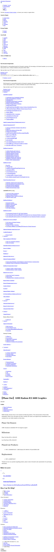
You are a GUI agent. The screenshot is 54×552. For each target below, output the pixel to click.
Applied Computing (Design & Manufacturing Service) (14, 122)
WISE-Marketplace (7, 388)
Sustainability (6, 379)
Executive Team (9, 354)
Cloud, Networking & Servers (9, 179)
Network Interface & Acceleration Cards (15, 183)
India (4, 40)
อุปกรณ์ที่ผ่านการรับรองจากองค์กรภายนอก (17, 143)
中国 (4, 39)
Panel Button (3, 73)
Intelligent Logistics (7, 210)
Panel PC (8, 129)
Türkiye (5, 51)
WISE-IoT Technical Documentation (14, 341)
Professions (8, 371)
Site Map (5, 543)
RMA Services (9, 326)
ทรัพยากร (8, 336)
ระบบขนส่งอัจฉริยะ (11, 173)
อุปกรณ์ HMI (9, 140)
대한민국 (5, 44)
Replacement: (6, 411)
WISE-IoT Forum (10, 340)
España (5, 32)
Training (8, 373)
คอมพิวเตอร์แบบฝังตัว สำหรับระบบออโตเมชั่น (17, 133)
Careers (5, 368)
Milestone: (5, 408)
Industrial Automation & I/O (9, 124)
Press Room (9, 356)
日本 (4, 43)
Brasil (4, 19)
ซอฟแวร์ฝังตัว (9, 112)
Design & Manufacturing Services (10, 283)
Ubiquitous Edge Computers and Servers (15, 277)
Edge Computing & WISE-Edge (9, 238)
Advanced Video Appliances (12, 193)
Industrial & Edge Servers (8, 256)
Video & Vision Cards (11, 197)
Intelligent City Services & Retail (9, 219)
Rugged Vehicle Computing (8, 280)
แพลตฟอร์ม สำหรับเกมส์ (12, 115)
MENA (5, 58)
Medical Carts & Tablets (11, 204)
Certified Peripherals (7, 232)
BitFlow (8, 299)
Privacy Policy (6, 544)
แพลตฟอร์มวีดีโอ (10, 170)
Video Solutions (6, 296)
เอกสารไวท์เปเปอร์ (8, 512)
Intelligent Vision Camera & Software (14, 196)
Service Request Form (11, 327)
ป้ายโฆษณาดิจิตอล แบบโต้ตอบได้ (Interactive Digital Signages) (21, 226)
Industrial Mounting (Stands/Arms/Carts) (11, 229)
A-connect (5, 522)
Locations (8, 375)
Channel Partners (7, 314)
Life (7, 372)
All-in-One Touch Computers (12, 275)
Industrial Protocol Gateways (12, 156)
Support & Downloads (7, 323)
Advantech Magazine (11, 355)
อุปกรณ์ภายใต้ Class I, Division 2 (14, 145)
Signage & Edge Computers (12, 224)
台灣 (4, 48)
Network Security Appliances (12, 185)
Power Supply (9, 234)
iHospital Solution (10, 202)
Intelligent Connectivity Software (13, 158)
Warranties (8, 330)
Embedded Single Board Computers (14, 101)
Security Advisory (7, 344)
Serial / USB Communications (13, 159)
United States (6, 18)
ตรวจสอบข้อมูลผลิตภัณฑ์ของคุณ (14, 329)
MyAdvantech (6, 6)
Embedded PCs (9, 100)
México (5, 20)
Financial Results (10, 362)
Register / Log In (7, 77)
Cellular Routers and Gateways (13, 151)
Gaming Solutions (6, 285)
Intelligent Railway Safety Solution (14, 269)
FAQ (4, 520)
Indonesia (5, 41)
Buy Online (7, 491)
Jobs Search (6, 504)
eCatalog (5, 519)
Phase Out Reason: (7, 407)
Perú (4, 25)
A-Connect (5, 389)
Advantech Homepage (6, 1)
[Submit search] (36, 75)
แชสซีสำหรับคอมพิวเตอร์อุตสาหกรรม (15, 168)
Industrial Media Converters (12, 154)
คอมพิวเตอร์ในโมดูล (11, 105)
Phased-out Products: (8, 409)
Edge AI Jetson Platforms (11, 194)
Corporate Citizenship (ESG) (9, 503)
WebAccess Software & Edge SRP (14, 130)
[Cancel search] (37, 75)
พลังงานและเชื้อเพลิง (11, 134)
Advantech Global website (10, 12)
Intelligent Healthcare (7, 200)
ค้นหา (4, 8)
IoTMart (5, 387)
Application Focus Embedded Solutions (15, 97)
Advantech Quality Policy (8, 308)
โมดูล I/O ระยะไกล (11, 136)
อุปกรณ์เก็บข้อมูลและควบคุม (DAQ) (15, 141)
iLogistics (5, 288)
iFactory (5, 251)
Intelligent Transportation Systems (10, 265)
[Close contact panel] (1, 470)
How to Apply (9, 376)
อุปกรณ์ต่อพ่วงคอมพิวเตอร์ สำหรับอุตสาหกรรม (17, 177)
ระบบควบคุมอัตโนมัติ (11, 138)
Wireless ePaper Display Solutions (13, 103)
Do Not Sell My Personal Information (11, 545)
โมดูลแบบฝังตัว (10, 119)
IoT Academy (9, 338)
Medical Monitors (10, 206)
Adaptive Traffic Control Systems (13, 268)
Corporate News (7, 500)
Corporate (5, 347)
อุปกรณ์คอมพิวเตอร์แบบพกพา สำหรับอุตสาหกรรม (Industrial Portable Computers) (25, 216)
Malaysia (5, 46)
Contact (5, 384)
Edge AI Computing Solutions (13, 241)
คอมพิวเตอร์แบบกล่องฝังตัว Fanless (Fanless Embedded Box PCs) (21, 107)
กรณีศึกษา (6, 511)
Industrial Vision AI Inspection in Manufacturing (17, 263)
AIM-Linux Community (11, 339)
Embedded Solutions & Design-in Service (11, 245)
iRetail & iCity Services (8, 272)
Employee (5, 381)
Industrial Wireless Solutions (12, 102)
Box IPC (8, 165)
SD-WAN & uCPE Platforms (12, 186)
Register (5, 5)
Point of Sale (9, 276)
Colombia (5, 24)
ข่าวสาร (5, 518)
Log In (9, 5)
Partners (5, 311)
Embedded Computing (7, 94)
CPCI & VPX (9, 166)
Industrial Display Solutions (8, 291)
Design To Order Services (8, 306)
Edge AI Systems (10, 242)
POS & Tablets (9, 223)
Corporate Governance (11, 363)
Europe (5, 31)
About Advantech (6, 350)
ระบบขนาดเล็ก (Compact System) (14, 175)
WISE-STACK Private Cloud (12, 187)
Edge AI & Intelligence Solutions (13, 98)
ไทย (5, 9)
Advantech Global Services (8, 303)
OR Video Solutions (10, 207)
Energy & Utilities (7, 248)
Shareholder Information (11, 365)
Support (5, 321)
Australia (5, 37)
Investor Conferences (11, 364)
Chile (4, 23)
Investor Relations (7, 359)
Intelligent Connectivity (8, 148)
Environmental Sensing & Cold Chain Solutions (16, 213)
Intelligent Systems (7, 162)
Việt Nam (5, 53)
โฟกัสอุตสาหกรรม (7, 514)
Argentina (5, 21)
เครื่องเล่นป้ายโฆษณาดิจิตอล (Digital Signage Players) (19, 108)
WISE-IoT (8, 319)
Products (5, 91)
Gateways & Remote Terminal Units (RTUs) (16, 127)
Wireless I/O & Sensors (11, 131)
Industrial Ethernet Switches (12, 153)
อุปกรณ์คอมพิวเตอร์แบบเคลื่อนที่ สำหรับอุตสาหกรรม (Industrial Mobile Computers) (26, 215)
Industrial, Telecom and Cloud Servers (14, 182)
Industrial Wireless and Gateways (13, 157)
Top (2, 549)
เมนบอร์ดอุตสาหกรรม (11, 117)
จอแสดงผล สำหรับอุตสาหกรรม (14, 110)
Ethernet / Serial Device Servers (13, 152)
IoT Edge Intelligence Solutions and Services (12, 293)
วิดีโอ (4, 516)
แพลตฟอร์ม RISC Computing (13, 114)
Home (4, 391)
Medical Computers (10, 205)
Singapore (5, 47)
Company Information (11, 352)
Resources (5, 394)
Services (5, 300)
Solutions (5, 236)
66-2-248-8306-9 (8, 494)
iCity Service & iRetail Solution (13, 222)
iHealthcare (5, 253)
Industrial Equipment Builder (9, 259)
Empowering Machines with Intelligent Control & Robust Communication (22, 261)
